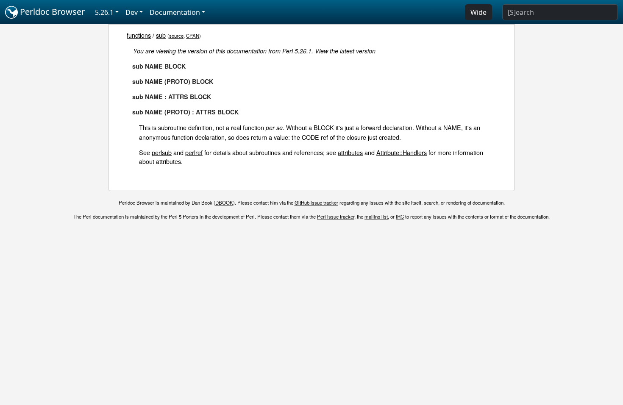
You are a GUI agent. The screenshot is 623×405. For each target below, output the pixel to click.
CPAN (192, 35)
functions (139, 35)
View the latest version (345, 51)
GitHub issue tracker (316, 202)
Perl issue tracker (335, 216)
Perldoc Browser (51, 11)
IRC (400, 216)
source (176, 35)
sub (161, 35)
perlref (194, 152)
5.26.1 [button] (104, 12)
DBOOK (224, 202)
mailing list (376, 216)
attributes (350, 152)
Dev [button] (131, 12)
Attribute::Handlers (401, 152)
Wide (478, 12)
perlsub (162, 152)
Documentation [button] (175, 12)
